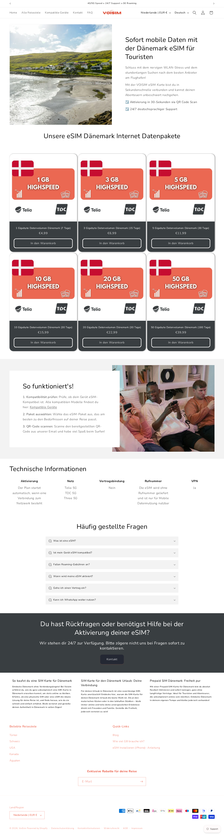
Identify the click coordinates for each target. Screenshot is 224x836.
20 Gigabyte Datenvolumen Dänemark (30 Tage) (112, 327)
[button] (194, 13)
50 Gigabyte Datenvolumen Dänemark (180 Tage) (181, 327)
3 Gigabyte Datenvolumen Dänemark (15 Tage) (112, 228)
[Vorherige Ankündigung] (10, 3)
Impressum (137, 828)
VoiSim (22, 828)
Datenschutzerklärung (62, 828)
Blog (116, 735)
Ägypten (15, 760)
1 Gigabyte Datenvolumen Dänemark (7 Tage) (43, 228)
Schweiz (15, 741)
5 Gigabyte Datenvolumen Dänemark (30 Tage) (181, 228)
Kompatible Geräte (43, 407)
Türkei (13, 735)
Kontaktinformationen (89, 828)
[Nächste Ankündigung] (213, 3)
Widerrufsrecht (111, 828)
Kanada (14, 754)
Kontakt (112, 659)
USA (12, 748)
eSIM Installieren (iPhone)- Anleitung (136, 748)
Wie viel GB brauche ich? (128, 741)
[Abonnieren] (141, 781)
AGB (125, 828)
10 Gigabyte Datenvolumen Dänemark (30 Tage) (43, 327)
